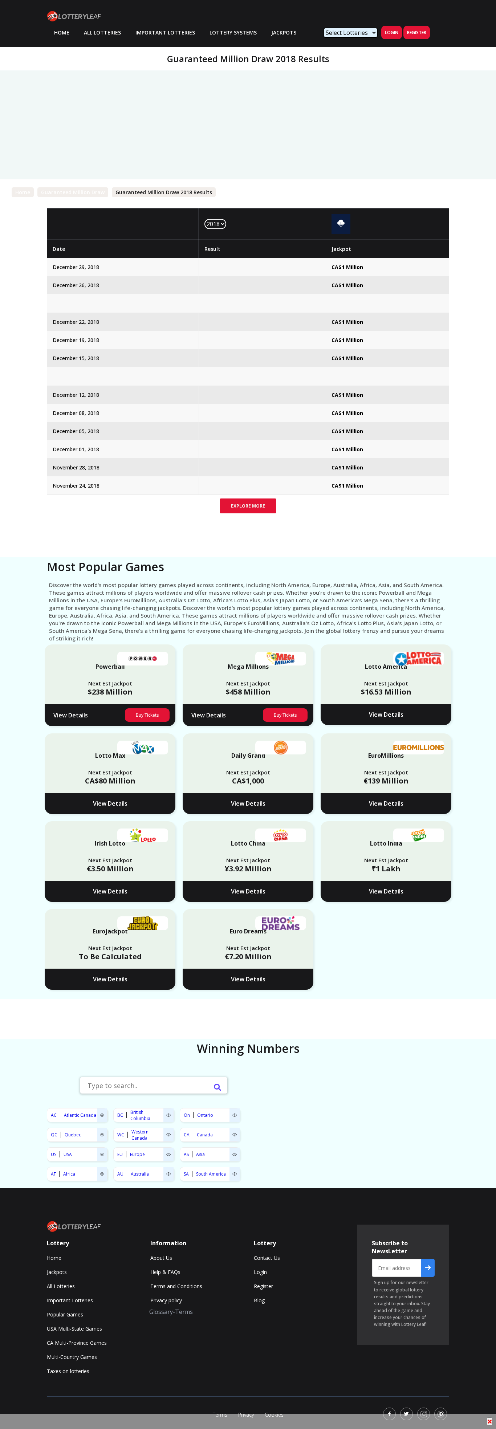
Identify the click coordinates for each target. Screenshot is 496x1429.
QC (54, 1135)
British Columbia (140, 1115)
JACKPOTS (283, 32)
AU (120, 1174)
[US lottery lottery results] (102, 1154)
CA (187, 1135)
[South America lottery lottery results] (234, 1174)
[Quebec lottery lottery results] (102, 1134)
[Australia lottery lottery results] (168, 1174)
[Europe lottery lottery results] (168, 1154)
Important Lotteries (165, 32)
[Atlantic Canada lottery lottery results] (102, 1115)
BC (120, 1115)
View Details (70, 715)
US (53, 1154)
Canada (205, 1135)
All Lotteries (102, 32)
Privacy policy (166, 1300)
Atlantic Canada (80, 1115)
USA (68, 1154)
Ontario (205, 1115)
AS (186, 1154)
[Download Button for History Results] (341, 224)
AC (54, 1115)
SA (186, 1174)
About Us (161, 1257)
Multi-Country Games (72, 1356)
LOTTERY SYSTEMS (233, 32)
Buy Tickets (147, 715)
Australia (140, 1174)
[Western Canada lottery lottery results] (168, 1134)
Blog (259, 1300)
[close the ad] (489, 1421)
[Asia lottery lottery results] (234, 1154)
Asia (200, 1154)
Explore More (248, 506)
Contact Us (267, 1257)
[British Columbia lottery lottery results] (168, 1115)
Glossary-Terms (171, 1311)
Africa (69, 1174)
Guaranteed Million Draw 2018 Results (163, 192)
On (187, 1115)
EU (120, 1154)
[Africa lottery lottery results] (102, 1174)
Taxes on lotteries (68, 1371)
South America (211, 1174)
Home (22, 192)
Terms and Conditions (176, 1286)
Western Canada (140, 1135)
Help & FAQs (165, 1272)
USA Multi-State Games (74, 1328)
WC (120, 1135)
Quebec (73, 1135)
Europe (137, 1154)
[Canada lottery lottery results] (234, 1134)
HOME (61, 32)
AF (53, 1174)
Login (391, 32)
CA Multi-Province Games (77, 1342)
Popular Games (65, 1314)
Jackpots (57, 1272)
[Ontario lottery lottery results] (234, 1115)
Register (416, 32)
